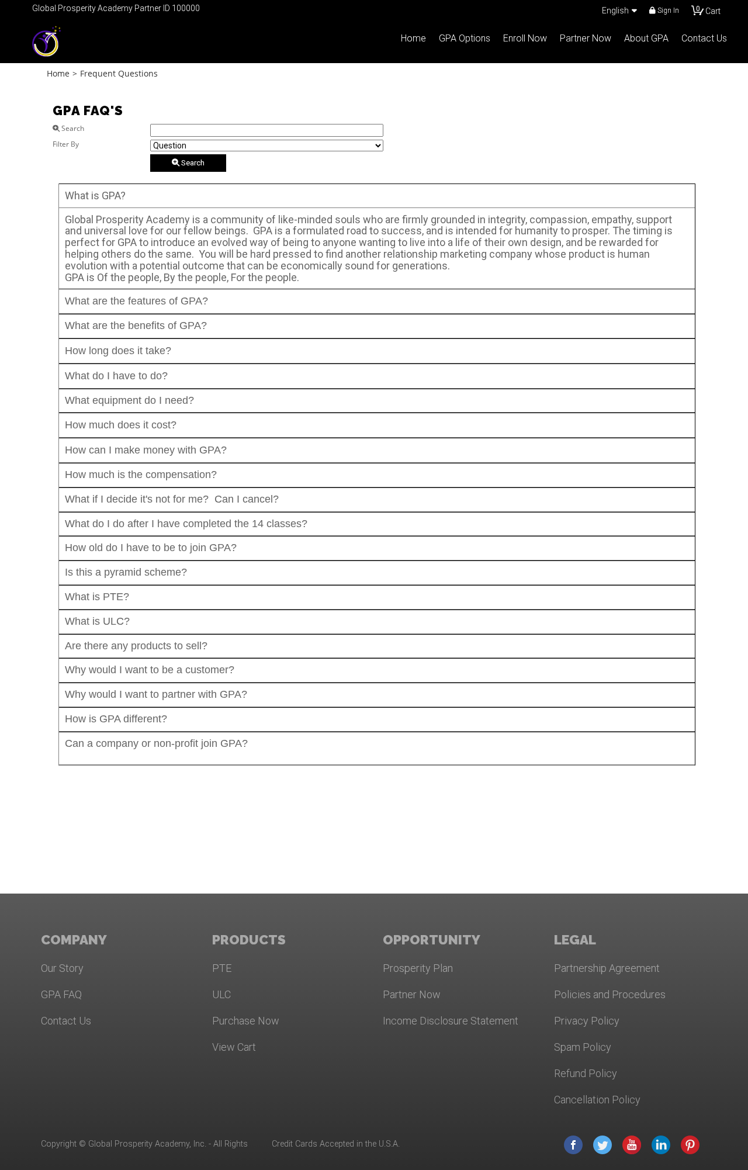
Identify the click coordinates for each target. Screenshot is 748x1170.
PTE (221, 968)
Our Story (62, 968)
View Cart (234, 1047)
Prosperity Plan (418, 968)
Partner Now (412, 994)
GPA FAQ (61, 994)
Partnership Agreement (607, 968)
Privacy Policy (586, 1021)
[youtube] (631, 1144)
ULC (221, 994)
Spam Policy (582, 1047)
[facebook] (573, 1144)
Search (192, 162)
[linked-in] (661, 1144)
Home (58, 73)
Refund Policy (585, 1073)
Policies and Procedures (610, 994)
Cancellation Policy (597, 1099)
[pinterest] (690, 1144)
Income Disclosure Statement (450, 1021)
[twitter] (602, 1144)
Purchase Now (245, 1021)
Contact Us (66, 1021)
